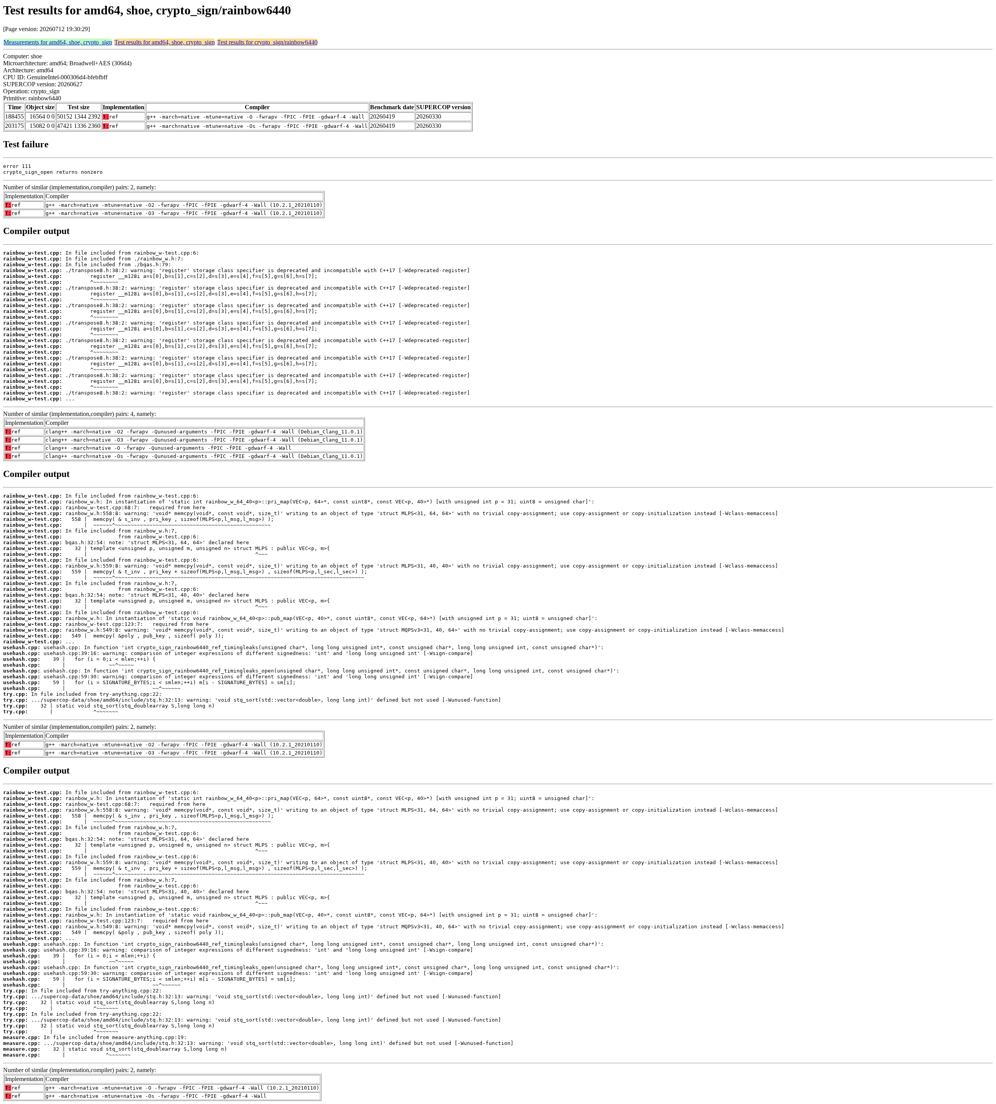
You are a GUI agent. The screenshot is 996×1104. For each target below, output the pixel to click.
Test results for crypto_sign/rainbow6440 (267, 42)
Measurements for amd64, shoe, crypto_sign (58, 42)
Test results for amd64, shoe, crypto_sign (164, 42)
